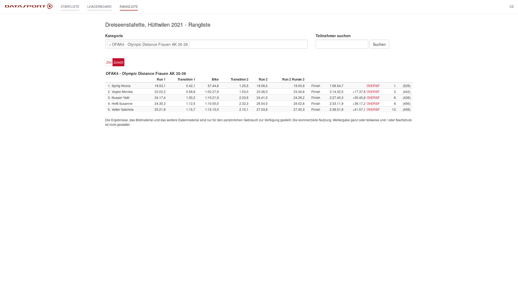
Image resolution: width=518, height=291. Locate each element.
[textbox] (199, 44)
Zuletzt (118, 62)
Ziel (109, 62)
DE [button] (512, 7)
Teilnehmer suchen (333, 35)
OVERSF (373, 85)
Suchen (379, 44)
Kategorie (114, 35)
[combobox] (206, 44)
